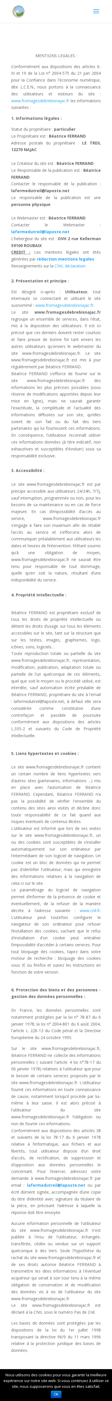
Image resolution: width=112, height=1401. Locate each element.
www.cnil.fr (90, 910)
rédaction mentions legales (65, 259)
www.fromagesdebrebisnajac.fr (40, 100)
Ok (56, 1394)
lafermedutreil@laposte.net (40, 231)
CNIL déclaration (70, 266)
